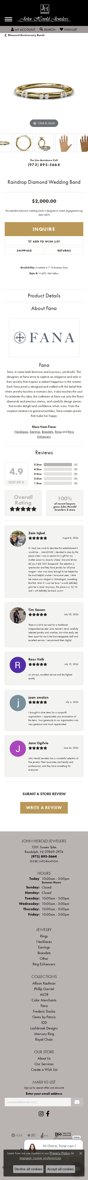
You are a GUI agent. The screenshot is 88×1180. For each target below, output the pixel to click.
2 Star (38, 478)
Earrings (35, 431)
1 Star (38, 483)
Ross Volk (36, 659)
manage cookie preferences (40, 1158)
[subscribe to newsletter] (77, 1102)
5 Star (38, 464)
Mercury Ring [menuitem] (44, 1033)
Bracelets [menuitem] (44, 952)
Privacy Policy (60, 1153)
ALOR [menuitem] (44, 994)
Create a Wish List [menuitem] (44, 1069)
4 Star (38, 469)
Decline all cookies (28, 1169)
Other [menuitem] (44, 958)
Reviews (44, 452)
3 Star (38, 474)
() (75, 464)
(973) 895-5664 (44, 164)
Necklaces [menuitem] (44, 941)
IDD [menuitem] (44, 1022)
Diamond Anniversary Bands (26, 35)
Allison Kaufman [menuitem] (44, 983)
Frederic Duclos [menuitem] (44, 1011)
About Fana (44, 308)
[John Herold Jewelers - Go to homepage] (44, 13)
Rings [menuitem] (44, 936)
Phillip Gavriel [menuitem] (44, 988)
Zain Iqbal (36, 533)
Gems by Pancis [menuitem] (44, 1016)
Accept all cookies (60, 1169)
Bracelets (47, 431)
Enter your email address (44, 1093)
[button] (23, 29)
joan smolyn (38, 697)
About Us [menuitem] (44, 1058)
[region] (44, 90)
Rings (58, 431)
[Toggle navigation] (8, 19)
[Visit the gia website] (17, 1135)
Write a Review (44, 807)
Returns (64, 251)
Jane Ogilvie (38, 743)
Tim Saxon (36, 609)
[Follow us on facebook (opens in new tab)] (48, 1114)
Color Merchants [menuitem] (44, 1000)
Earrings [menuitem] (44, 947)
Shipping (24, 251)
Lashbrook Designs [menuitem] (44, 1028)
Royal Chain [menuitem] (44, 1039)
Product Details (44, 295)
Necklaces (21, 431)
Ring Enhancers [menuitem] (44, 964)
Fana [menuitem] (44, 1005)
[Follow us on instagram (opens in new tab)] (41, 1114)
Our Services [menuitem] (44, 1063)
